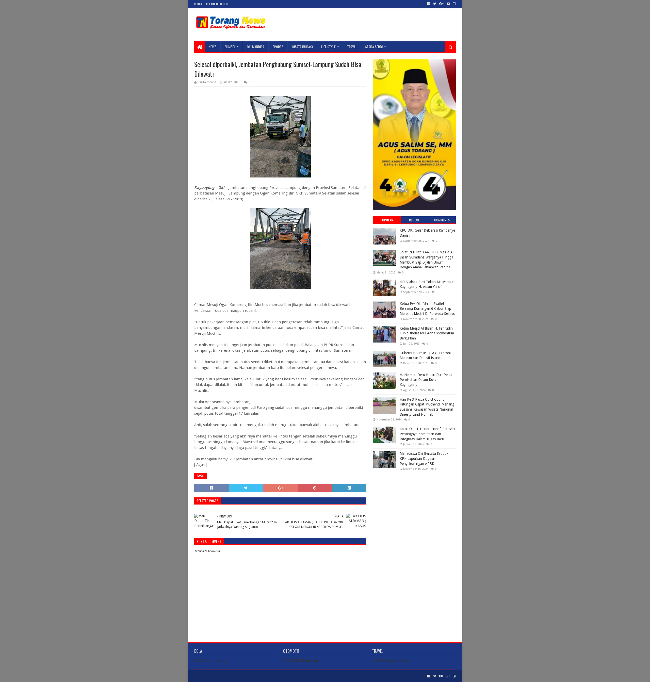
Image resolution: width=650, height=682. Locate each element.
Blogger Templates (252, 676)
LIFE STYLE (328, 46)
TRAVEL (352, 46)
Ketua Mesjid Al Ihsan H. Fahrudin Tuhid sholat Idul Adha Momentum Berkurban (427, 333)
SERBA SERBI (374, 46)
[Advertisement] (414, 507)
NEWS (212, 46)
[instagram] (454, 4)
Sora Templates (222, 676)
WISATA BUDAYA (302, 46)
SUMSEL (229, 46)
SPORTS (277, 46)
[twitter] (434, 4)
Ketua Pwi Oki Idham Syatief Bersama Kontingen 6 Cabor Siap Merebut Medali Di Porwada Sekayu (427, 309)
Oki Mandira (255, 46)
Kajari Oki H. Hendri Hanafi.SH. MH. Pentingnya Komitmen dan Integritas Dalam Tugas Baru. (428, 434)
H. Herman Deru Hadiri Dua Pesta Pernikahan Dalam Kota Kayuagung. (426, 380)
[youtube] (448, 4)
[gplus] (441, 4)
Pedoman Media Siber (217, 4)
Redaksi (198, 4)
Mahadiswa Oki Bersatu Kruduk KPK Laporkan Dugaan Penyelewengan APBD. (424, 458)
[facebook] (428, 4)
